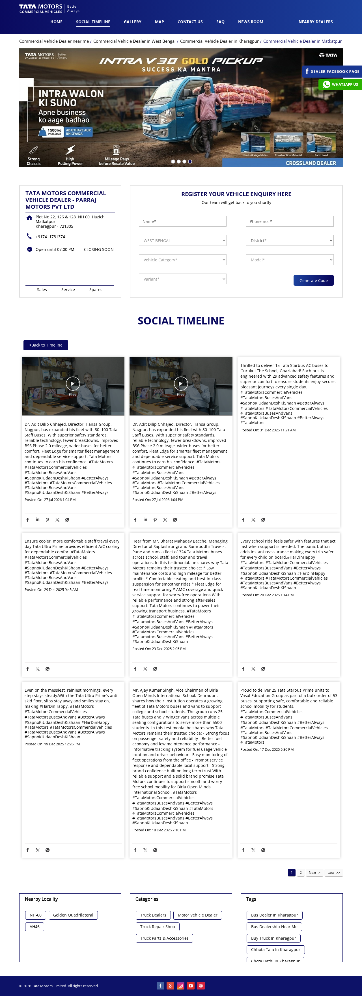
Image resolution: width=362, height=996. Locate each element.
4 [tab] (189, 161)
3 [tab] (183, 161)
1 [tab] (172, 161)
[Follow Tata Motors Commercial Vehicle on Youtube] (191, 986)
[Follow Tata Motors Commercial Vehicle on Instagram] (181, 986)
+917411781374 (50, 236)
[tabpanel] (181, 107)
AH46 (35, 926)
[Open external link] (332, 76)
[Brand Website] (201, 986)
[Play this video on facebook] (73, 386)
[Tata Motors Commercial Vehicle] (49, 9)
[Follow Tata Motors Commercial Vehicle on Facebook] (160, 986)
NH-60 (36, 915)
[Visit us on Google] (171, 986)
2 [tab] (178, 161)
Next (312, 872)
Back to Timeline (46, 345)
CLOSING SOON (99, 249)
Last (330, 872)
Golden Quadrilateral (73, 915)
